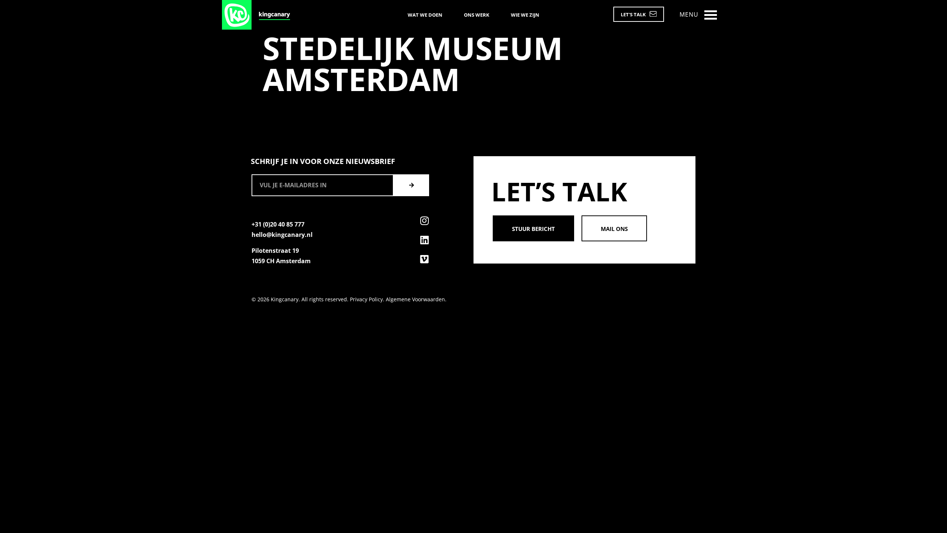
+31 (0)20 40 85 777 (278, 224)
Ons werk (476, 14)
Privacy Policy (366, 299)
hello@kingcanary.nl (282, 235)
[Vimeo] (424, 259)
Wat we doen (425, 14)
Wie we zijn (525, 14)
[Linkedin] (424, 239)
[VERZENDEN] (411, 185)
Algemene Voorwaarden (415, 299)
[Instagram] (424, 220)
